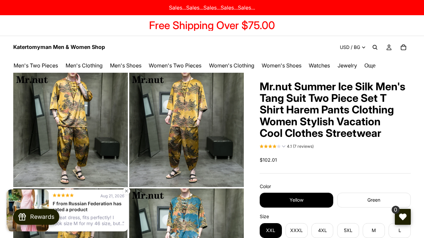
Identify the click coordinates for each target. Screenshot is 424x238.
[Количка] (403, 47)
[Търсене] (375, 47)
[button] (287, 147)
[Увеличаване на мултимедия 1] (70, 130)
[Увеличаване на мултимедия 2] (186, 130)
